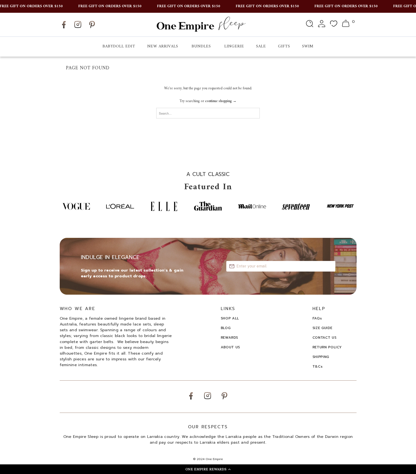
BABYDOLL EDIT (119, 46)
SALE (261, 46)
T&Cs (317, 366)
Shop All (230, 318)
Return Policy (327, 347)
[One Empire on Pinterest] (92, 28)
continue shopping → (220, 101)
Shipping (320, 356)
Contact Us (324, 337)
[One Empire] (201, 24)
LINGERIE (234, 46)
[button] (208, 469)
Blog (226, 328)
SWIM (307, 46)
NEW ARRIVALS (162, 46)
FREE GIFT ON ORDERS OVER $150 (104, 6)
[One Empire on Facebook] (64, 28)
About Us (230, 347)
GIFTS (284, 46)
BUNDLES (201, 46)
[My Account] (321, 24)
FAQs (317, 318)
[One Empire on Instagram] (77, 28)
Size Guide (322, 328)
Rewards (229, 337)
